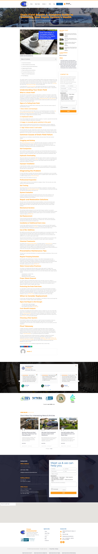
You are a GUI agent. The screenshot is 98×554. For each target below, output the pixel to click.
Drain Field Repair (63, 55)
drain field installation (64, 60)
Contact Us (47, 540)
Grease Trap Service (65, 99)
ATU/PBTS (71, 96)
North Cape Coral (30, 84)
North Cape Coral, (27, 339)
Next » (51, 448)
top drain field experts (25, 142)
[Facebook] (61, 542)
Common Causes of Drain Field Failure (29, 66)
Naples (36, 159)
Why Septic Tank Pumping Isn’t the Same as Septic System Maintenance (71, 39)
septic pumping (71, 64)
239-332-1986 (68, 4)
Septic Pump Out (64, 94)
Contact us (22, 343)
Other (71, 99)
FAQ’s (46, 536)
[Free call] (64, 4)
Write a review (33, 370)
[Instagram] (63, 542)
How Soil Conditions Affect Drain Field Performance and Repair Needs (70, 43)
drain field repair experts (43, 98)
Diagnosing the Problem (27, 68)
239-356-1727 (30, 213)
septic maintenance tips (64, 64)
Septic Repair (71, 94)
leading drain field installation (32, 243)
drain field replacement (71, 61)
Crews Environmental (26, 62)
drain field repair (35, 306)
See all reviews (27, 370)
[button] (44, 4)
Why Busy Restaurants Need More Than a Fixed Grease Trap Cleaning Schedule (71, 34)
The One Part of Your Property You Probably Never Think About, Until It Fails (71, 48)
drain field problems (71, 60)
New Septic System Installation (67, 97)
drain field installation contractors (33, 189)
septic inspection (74, 62)
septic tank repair (68, 66)
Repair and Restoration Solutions (28, 70)
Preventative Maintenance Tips (28, 72)
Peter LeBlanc (27, 385)
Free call (68, 3)
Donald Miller (67, 385)
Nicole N (46, 385)
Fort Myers (55, 83)
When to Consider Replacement (28, 73)
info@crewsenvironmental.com (28, 472)
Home (46, 531)
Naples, (34, 84)
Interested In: (63, 93)
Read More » (66, 36)
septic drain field (67, 62)
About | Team (47, 533)
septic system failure (67, 65)
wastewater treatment (72, 67)
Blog (45, 538)
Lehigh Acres (43, 337)
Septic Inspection (64, 95)
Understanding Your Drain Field (28, 64)
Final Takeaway (25, 75)
